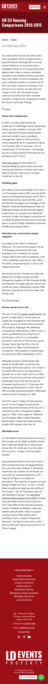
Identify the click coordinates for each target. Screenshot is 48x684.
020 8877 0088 (29, 623)
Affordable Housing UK (24, 596)
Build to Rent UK (24, 586)
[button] (44, 7)
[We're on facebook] (24, 637)
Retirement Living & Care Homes (24, 593)
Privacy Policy (24, 631)
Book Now (34, 7)
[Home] (17, 7)
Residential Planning (24, 589)
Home (5, 39)
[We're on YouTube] (29, 637)
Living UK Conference (24, 582)
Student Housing (24, 575)
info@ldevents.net (27, 627)
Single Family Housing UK (24, 579)
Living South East (24, 599)
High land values (10, 162)
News (14, 39)
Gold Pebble (30, 672)
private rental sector (31, 314)
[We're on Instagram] (19, 637)
